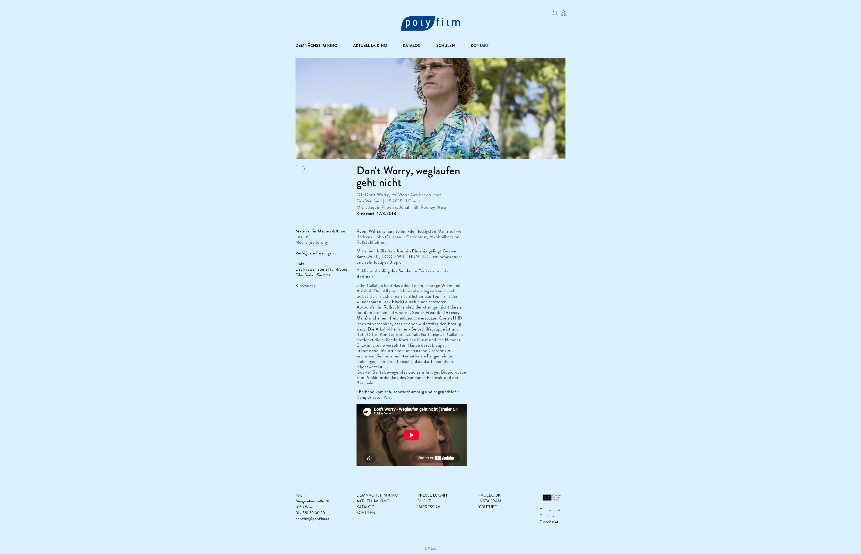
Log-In (302, 236)
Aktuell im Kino (370, 45)
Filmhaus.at (548, 516)
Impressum (429, 507)
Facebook (489, 495)
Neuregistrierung (312, 242)
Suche (424, 501)
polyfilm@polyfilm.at (312, 518)
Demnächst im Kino (316, 45)
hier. (327, 274)
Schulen (445, 45)
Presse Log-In (432, 495)
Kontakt (480, 45)
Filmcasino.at (550, 510)
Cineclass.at (548, 522)
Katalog (412, 45)
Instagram (489, 501)
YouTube (487, 507)
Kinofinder (306, 285)
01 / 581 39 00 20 (310, 513)
